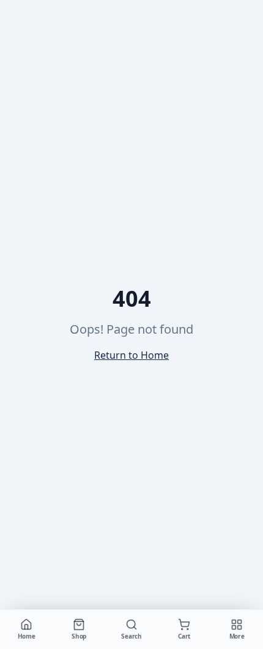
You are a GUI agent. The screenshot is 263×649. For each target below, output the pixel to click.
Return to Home (131, 355)
